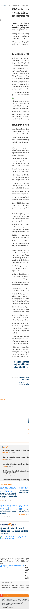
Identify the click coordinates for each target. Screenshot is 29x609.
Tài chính (4, 466)
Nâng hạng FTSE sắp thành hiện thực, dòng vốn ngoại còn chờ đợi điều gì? (8, 511)
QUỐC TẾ (22, 595)
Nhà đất (4, 459)
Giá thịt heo (21, 587)
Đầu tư (23, 5)
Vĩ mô (9, 5)
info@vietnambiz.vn (10, 606)
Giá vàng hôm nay (6, 585)
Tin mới (5, 447)
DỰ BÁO (11, 595)
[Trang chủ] (2, 595)
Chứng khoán (5, 452)
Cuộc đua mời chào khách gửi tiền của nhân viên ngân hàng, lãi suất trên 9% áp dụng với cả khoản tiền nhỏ (8, 495)
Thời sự (3, 5)
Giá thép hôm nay (6, 587)
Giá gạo (27, 587)
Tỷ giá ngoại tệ (15, 585)
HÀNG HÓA (16, 595)
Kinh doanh (5, 475)
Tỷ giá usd (22, 585)
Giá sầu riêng (14, 587)
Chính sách (15, 5)
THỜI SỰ (6, 595)
